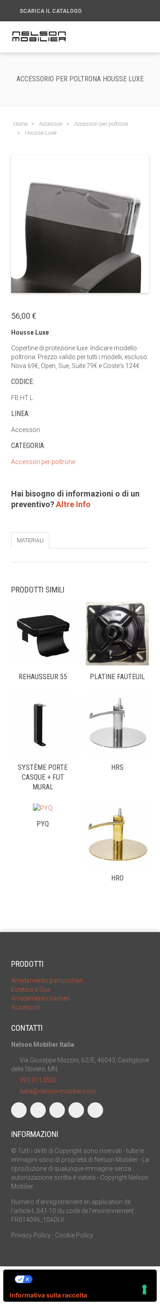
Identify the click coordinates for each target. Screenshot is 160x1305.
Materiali (30, 540)
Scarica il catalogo (51, 11)
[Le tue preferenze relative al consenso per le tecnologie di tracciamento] (144, 1289)
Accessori (25, 1007)
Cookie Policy (74, 1235)
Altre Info (73, 504)
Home (20, 123)
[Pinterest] (95, 1110)
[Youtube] (76, 1110)
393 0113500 (38, 1080)
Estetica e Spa (30, 989)
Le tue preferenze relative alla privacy (88, 1279)
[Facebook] (19, 1110)
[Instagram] (38, 1110)
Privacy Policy (31, 1235)
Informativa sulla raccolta (48, 1295)
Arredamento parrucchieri (47, 980)
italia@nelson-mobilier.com (58, 1091)
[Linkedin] (57, 1110)
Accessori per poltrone (43, 461)
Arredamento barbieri (40, 998)
